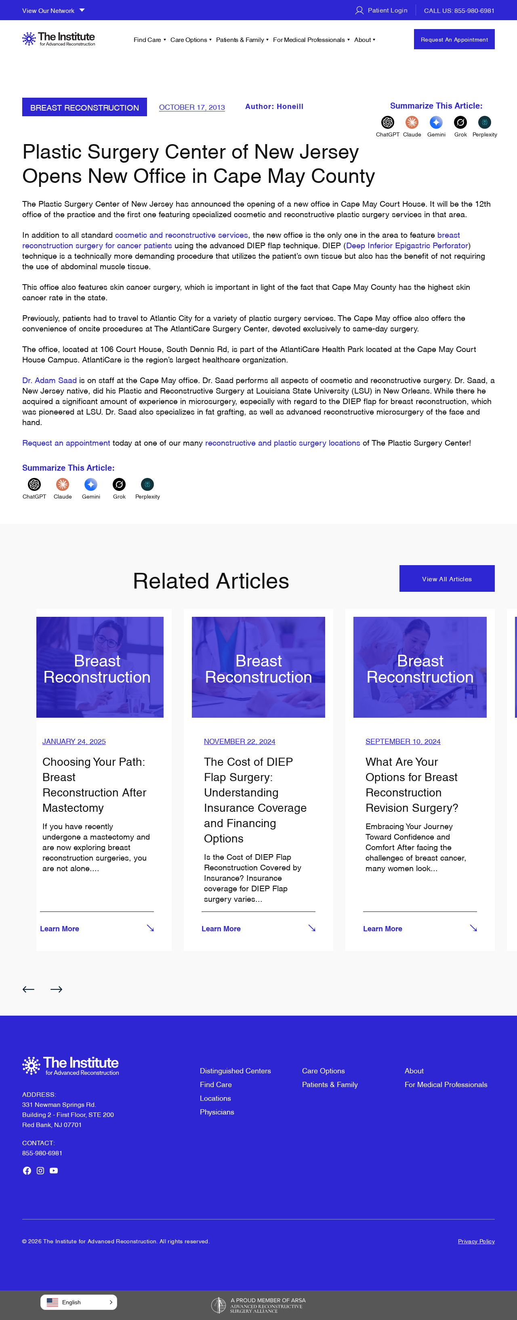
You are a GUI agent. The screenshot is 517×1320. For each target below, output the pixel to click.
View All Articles (447, 578)
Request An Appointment (454, 39)
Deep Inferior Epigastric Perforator (407, 245)
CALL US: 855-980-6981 (459, 10)
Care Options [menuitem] (188, 39)
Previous (28, 989)
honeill (290, 107)
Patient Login (387, 9)
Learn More (59, 929)
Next (56, 989)
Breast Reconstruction (84, 107)
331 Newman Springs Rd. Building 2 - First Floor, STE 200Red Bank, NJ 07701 (68, 1114)
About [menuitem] (362, 39)
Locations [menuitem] (215, 1097)
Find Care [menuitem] (147, 39)
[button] (79, 1302)
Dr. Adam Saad (49, 379)
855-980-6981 (42, 1152)
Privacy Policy (476, 1240)
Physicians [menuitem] (217, 1111)
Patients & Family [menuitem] (240, 39)
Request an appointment (66, 442)
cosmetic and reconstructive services (181, 234)
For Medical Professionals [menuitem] (309, 39)
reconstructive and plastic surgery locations (282, 442)
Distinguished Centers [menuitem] (235, 1070)
